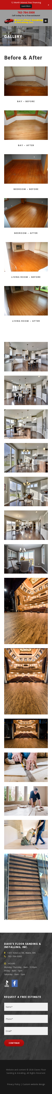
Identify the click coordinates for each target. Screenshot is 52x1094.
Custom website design (34, 1084)
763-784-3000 (26, 12)
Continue (14, 1043)
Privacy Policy (13, 1084)
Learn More (26, 6)
